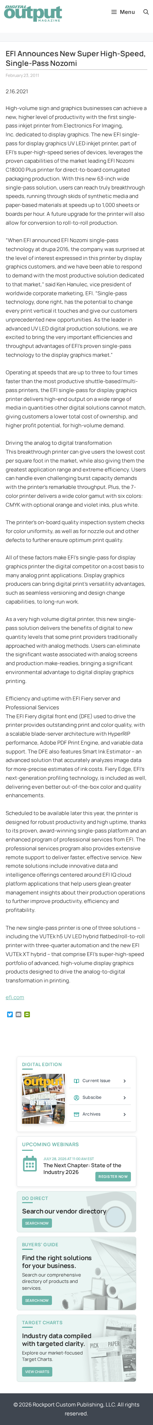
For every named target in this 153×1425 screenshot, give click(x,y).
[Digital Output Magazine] (33, 13)
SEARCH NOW (37, 1223)
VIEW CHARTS (37, 1371)
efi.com (15, 997)
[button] (146, 12)
